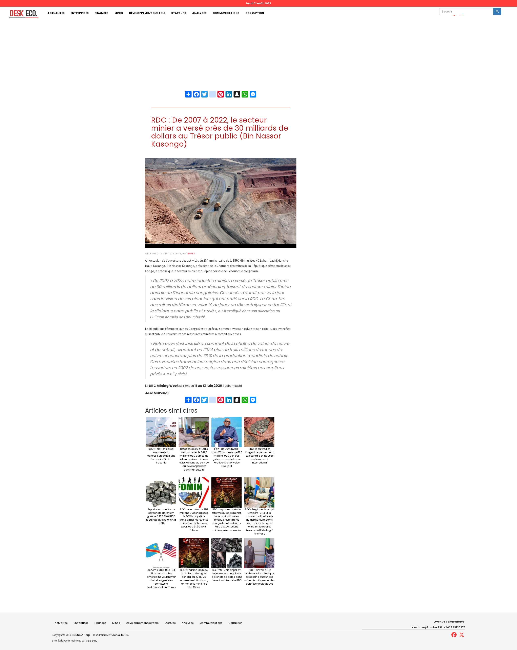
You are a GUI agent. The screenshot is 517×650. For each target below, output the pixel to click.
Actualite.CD (120, 635)
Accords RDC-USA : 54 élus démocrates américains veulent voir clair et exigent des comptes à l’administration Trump (161, 578)
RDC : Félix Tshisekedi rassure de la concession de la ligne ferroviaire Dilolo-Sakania (161, 455)
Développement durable (147, 13)
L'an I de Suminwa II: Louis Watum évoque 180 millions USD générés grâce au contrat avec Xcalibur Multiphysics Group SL (226, 457)
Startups (178, 13)
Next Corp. (84, 635)
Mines (119, 13)
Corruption (254, 13)
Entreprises (80, 13)
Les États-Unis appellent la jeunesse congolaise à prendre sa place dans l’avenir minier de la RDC (226, 575)
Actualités (56, 13)
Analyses (199, 13)
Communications (226, 13)
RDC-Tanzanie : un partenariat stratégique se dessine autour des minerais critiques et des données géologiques (259, 577)
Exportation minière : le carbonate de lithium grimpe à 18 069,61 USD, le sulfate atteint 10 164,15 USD (161, 516)
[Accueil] (22, 14)
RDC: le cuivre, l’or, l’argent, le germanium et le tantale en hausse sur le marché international (259, 455)
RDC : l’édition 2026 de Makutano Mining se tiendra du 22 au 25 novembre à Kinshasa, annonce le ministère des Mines (194, 578)
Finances (101, 13)
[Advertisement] (258, 50)
